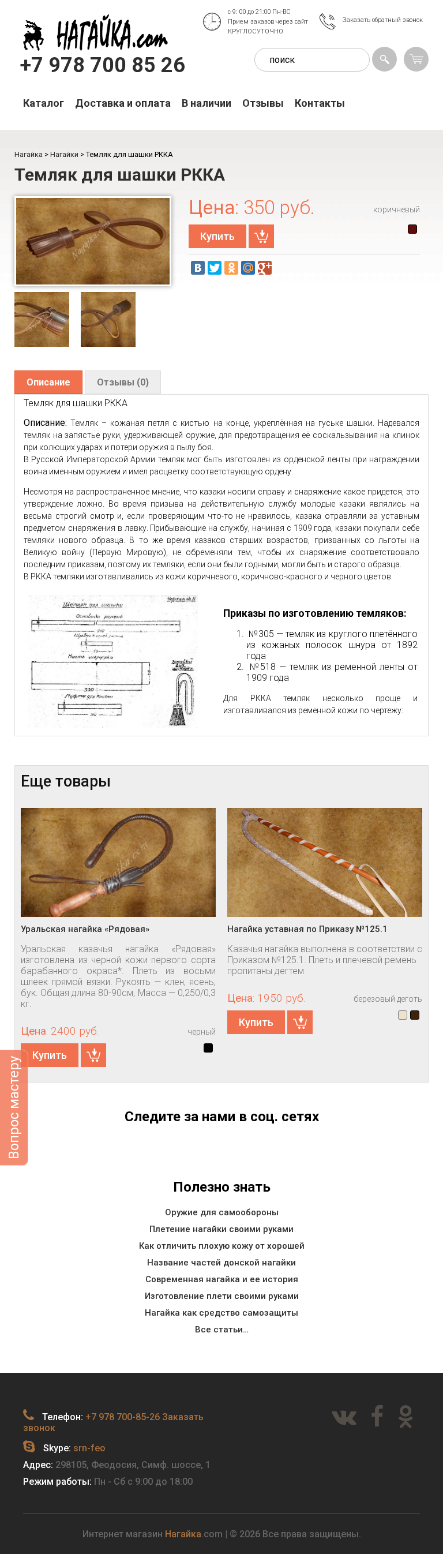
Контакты (320, 103)
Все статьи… (222, 1329)
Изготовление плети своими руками (222, 1296)
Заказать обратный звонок (383, 20)
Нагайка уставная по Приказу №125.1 (307, 929)
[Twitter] (215, 268)
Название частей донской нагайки (221, 1262)
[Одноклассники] (231, 268)
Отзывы (263, 103)
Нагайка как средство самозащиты (221, 1313)
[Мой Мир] (248, 268)
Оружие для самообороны (222, 1212)
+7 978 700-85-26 (122, 1416)
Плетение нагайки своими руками (221, 1229)
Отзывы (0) (123, 382)
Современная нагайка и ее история (221, 1279)
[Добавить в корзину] (261, 236)
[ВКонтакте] (198, 268)
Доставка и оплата (123, 103)
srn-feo (89, 1448)
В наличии (206, 103)
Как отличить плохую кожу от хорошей (222, 1246)
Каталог (43, 103)
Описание (48, 382)
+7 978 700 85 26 (102, 65)
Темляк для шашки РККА (119, 174)
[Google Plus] (265, 268)
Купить (217, 236)
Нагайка (183, 1534)
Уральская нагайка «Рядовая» (85, 929)
